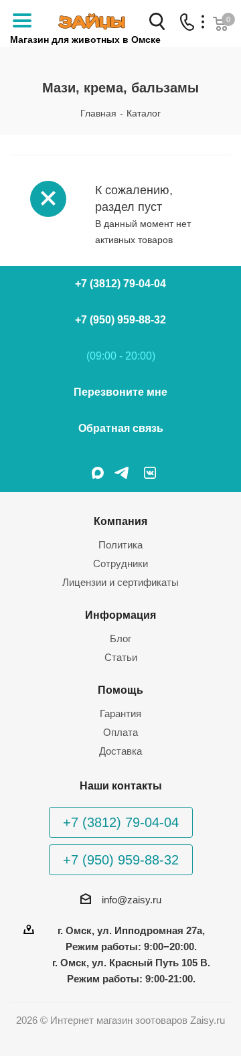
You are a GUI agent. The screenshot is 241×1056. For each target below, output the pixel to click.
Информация (120, 615)
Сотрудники (120, 563)
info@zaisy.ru (131, 899)
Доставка (120, 751)
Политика (120, 544)
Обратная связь (120, 428)
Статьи (120, 657)
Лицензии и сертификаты (120, 582)
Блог (120, 638)
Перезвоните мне (120, 392)
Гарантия (120, 713)
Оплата (120, 732)
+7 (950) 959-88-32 (120, 319)
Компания (120, 521)
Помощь (120, 690)
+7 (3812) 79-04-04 (120, 283)
